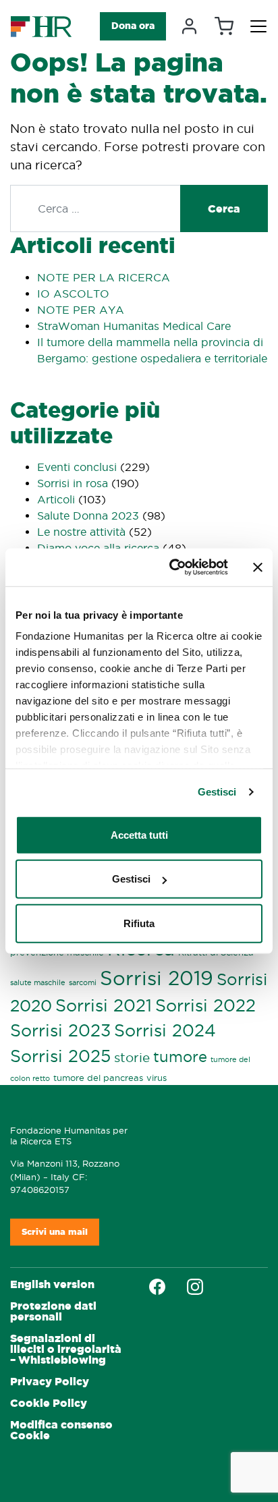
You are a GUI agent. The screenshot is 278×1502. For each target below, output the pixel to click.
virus (156, 1077)
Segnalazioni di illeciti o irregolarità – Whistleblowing (65, 1349)
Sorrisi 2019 (156, 978)
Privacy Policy (49, 1381)
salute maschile (37, 982)
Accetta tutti (139, 834)
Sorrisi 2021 (103, 1005)
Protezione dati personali (53, 1311)
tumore (180, 1057)
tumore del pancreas (98, 1077)
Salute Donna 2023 (88, 515)
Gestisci (217, 792)
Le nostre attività (81, 532)
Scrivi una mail (55, 1232)
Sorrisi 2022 (205, 1005)
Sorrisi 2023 (60, 1030)
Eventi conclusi (77, 467)
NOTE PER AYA (80, 310)
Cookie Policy (48, 1403)
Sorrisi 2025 (60, 1056)
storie (132, 1057)
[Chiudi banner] (257, 567)
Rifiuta (139, 922)
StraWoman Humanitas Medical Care (134, 326)
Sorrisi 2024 (165, 1031)
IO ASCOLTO (73, 293)
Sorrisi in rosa (72, 483)
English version (52, 1284)
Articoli (56, 499)
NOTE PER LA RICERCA (103, 277)
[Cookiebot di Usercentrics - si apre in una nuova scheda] (172, 567)
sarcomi (82, 982)
